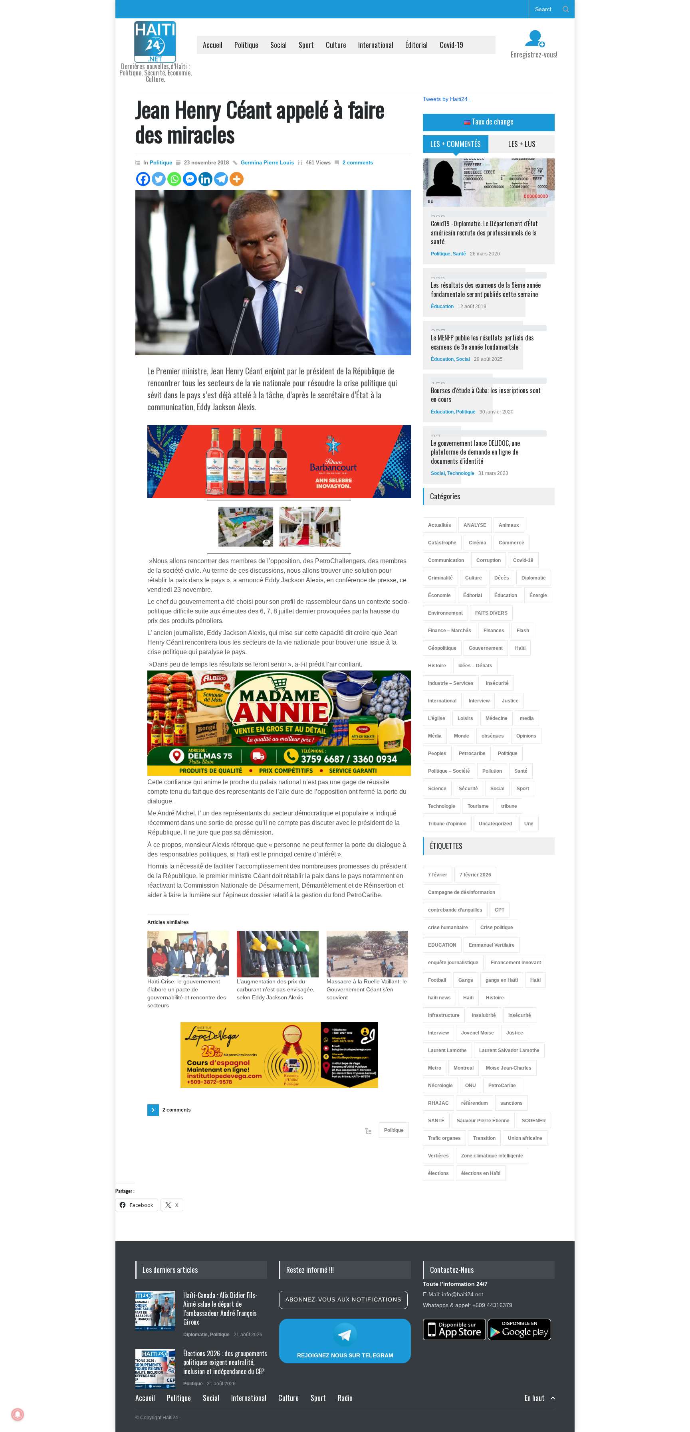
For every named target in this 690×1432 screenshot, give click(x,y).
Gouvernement (486, 648)
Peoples (437, 753)
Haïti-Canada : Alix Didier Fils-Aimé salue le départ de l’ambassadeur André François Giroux (220, 1308)
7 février (437, 875)
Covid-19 (451, 45)
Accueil (212, 45)
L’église (436, 718)
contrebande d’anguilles (455, 910)
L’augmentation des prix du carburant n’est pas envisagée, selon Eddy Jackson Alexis (276, 989)
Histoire (437, 666)
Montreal (464, 1068)
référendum (474, 1103)
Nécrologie (440, 1085)
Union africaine (525, 1138)
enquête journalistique (453, 962)
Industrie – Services (451, 683)
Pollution (492, 771)
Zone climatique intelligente (492, 1156)
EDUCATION (442, 945)
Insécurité (497, 683)
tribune (509, 806)
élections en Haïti (480, 1173)
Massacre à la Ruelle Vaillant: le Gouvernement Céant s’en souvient (367, 989)
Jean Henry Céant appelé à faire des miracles (260, 121)
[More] (237, 179)
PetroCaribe (502, 1085)
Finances (494, 630)
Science (437, 788)
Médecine (497, 718)
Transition (484, 1138)
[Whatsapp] (174, 179)
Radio (345, 1397)
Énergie (538, 595)
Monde (461, 736)
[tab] (456, 146)
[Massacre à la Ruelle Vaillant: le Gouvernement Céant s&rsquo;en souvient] (367, 954)
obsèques (493, 736)
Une (528, 824)
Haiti (535, 980)
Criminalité (440, 578)
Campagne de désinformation (461, 892)
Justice (510, 701)
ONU (470, 1085)
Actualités (439, 525)
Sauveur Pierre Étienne (483, 1120)
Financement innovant (516, 962)
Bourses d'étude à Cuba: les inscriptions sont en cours (486, 395)
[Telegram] (221, 179)
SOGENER (534, 1120)
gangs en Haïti (502, 980)
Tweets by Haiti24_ (447, 99)
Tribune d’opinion (447, 824)
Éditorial (416, 45)
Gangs (465, 980)
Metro (434, 1068)
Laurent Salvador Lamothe (509, 1050)
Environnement (445, 613)
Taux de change (492, 121)
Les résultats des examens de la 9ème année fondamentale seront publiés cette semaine (486, 289)
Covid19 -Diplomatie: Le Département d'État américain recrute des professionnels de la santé (484, 232)
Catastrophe (442, 543)
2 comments (358, 163)
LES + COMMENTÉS (455, 143)
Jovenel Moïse (477, 1033)
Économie (439, 595)
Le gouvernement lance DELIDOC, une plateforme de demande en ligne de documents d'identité (475, 452)
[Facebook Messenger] (190, 179)
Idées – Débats (475, 666)
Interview (479, 701)
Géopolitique (442, 648)
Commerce (511, 543)
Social (278, 45)
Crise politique (496, 927)
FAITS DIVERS (491, 613)
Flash (523, 630)
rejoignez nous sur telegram (345, 1355)
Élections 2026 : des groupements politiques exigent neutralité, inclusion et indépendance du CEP (225, 1362)
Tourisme (478, 806)
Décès (501, 578)
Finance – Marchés (449, 630)
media (527, 718)
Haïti (520, 648)
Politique (246, 45)
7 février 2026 (475, 875)
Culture (336, 45)
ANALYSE (475, 525)
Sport (306, 45)
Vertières (438, 1156)
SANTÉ (436, 1120)
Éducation (442, 306)
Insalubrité (484, 1015)
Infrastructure (444, 1015)
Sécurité (468, 788)
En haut (535, 1398)
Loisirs (465, 718)
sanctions (511, 1103)
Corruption (488, 560)
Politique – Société (449, 771)
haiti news (439, 998)
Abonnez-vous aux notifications (343, 1299)
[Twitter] (159, 179)
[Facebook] (143, 179)
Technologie (460, 473)
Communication (446, 560)
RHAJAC (438, 1103)
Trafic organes (444, 1138)
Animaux (509, 525)
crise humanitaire (448, 927)
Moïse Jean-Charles (508, 1068)
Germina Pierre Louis (267, 163)
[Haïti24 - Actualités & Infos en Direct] (155, 53)
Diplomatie (533, 578)
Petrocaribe (472, 753)
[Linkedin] (205, 179)
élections (438, 1173)
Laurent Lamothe (447, 1050)
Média (435, 736)
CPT (499, 910)
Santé (459, 254)
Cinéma (477, 543)
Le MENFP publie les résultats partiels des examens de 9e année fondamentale (482, 342)
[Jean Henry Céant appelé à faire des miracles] (273, 272)
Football (437, 980)
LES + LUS (521, 143)
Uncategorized (495, 824)
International (375, 45)
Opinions (526, 736)
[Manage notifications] (17, 1414)
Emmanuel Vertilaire (492, 945)
